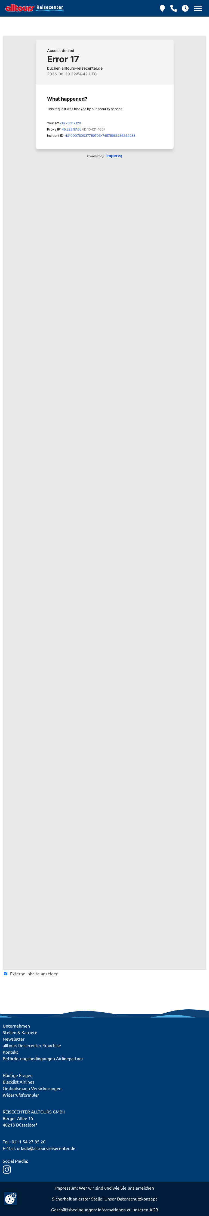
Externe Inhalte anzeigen (34, 973)
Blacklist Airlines (18, 1081)
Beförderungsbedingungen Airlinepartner (43, 1058)
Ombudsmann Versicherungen (32, 1088)
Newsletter (13, 1038)
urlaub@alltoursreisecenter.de (46, 1148)
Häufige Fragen (18, 1075)
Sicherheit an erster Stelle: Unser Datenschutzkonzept (104, 1198)
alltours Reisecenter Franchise (32, 1045)
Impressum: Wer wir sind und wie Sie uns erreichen (104, 1187)
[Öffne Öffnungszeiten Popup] (174, 8)
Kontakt (10, 1051)
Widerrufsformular (21, 1094)
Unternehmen (16, 1025)
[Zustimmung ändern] (10, 1198)
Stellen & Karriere (20, 1032)
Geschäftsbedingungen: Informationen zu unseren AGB (104, 1209)
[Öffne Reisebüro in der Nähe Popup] (162, 8)
